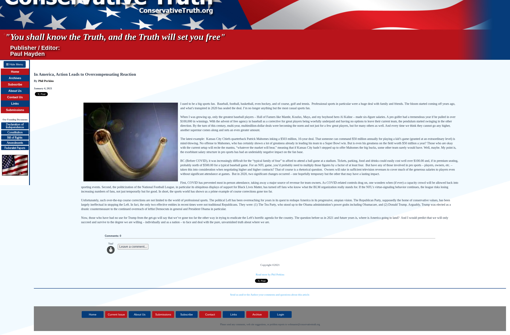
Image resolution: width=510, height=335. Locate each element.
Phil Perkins (46, 81)
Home (15, 71)
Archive (257, 314)
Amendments (15, 142)
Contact (210, 314)
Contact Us (15, 97)
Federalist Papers (15, 148)
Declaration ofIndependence (15, 126)
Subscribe (15, 84)
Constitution (15, 132)
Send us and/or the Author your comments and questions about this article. (270, 294)
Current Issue (116, 314)
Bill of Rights (15, 137)
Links (15, 103)
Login (280, 314)
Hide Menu (16, 64)
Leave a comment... (133, 246)
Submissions (15, 110)
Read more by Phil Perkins (270, 274)
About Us (15, 90)
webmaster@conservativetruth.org (304, 324)
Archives (15, 78)
